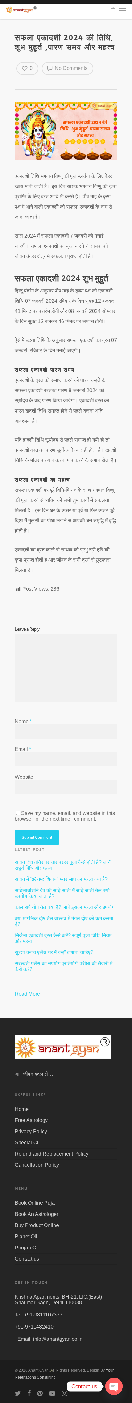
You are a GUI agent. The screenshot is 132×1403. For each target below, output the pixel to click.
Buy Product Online (37, 1225)
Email (23, 749)
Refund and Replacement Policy (51, 1154)
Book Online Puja (35, 1203)
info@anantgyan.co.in (58, 1339)
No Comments (70, 68)
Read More (28, 994)
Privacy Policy (31, 1131)
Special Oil (27, 1142)
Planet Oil (26, 1236)
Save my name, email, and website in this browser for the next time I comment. (65, 816)
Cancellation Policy (37, 1165)
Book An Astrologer (36, 1214)
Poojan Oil (27, 1247)
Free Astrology (31, 1120)
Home (22, 1109)
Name (23, 721)
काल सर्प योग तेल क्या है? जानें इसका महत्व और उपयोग (64, 907)
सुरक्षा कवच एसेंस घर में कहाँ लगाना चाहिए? (54, 952)
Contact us (27, 1259)
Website (24, 777)
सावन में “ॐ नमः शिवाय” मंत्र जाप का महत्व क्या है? (61, 879)
